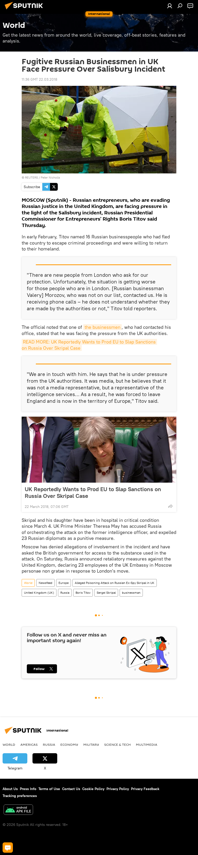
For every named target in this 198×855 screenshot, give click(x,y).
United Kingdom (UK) (39, 592)
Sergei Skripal (106, 592)
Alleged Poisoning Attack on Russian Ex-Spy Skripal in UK (114, 583)
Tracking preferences (20, 795)
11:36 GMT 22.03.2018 (39, 79)
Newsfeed (45, 583)
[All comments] (8, 847)
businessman (131, 592)
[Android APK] (18, 810)
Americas (29, 744)
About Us (10, 788)
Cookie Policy (93, 788)
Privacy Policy (117, 788)
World (28, 583)
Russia (64, 592)
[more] (170, 506)
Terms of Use (49, 788)
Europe (64, 583)
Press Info (28, 788)
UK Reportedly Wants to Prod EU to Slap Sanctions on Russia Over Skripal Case (93, 492)
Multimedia (146, 744)
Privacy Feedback (145, 788)
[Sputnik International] (25, 10)
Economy (69, 744)
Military (91, 744)
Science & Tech (117, 744)
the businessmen (102, 327)
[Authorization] (169, 6)
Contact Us (71, 788)
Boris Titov (83, 592)
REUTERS (31, 177)
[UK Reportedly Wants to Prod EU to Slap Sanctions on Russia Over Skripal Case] (99, 450)
